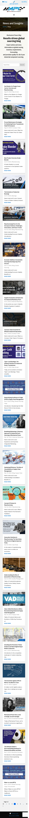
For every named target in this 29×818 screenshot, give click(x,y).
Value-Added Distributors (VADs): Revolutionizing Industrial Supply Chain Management (13, 610)
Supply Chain (18, 473)
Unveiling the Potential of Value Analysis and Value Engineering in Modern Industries (13, 646)
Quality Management (17, 578)
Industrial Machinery (16, 301)
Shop (5, 2)
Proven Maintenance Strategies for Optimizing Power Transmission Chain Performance (14, 124)
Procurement (11, 786)
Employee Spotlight (17, 718)
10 (26, 803)
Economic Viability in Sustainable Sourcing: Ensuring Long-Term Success (13, 261)
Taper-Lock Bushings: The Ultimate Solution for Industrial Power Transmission (13, 363)
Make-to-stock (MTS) (10, 782)
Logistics (14, 684)
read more (7, 100)
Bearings (14, 196)
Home (5, 27)
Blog (13, 229)
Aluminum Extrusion (17, 752)
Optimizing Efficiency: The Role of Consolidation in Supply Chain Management (13, 469)
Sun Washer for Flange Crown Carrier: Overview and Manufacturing (12, 88)
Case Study (15, 544)
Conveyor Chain (16, 128)
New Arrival (15, 92)
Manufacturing (16, 162)
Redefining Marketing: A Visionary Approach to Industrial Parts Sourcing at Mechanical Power (13, 433)
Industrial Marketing (17, 437)
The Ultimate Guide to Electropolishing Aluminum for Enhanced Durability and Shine (12, 748)
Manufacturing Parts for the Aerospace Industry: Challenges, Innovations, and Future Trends (13, 225)
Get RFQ (24, 2)
